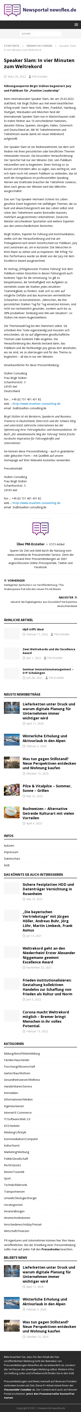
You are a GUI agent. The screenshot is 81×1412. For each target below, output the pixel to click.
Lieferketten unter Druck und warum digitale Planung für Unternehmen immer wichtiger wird (49, 711)
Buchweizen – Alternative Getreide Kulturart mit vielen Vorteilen (48, 813)
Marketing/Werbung (16, 1152)
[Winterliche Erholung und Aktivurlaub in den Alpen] (12, 740)
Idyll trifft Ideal (33, 629)
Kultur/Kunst (12, 1145)
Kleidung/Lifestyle (15, 1132)
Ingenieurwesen (14, 1106)
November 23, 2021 (39, 967)
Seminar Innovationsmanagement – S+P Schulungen (48, 671)
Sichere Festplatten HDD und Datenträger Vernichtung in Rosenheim (48, 889)
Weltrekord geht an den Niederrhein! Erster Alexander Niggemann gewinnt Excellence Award (49, 955)
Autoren (9, 845)
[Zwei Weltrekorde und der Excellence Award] (12, 653)
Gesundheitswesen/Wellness (22, 1080)
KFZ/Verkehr (12, 1126)
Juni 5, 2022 (33, 999)
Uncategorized (13, 1205)
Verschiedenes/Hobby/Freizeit (23, 1224)
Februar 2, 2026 (36, 746)
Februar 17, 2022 (37, 634)
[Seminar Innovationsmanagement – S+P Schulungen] (12, 673)
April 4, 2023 (34, 823)
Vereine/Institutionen (17, 1218)
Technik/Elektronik (15, 1185)
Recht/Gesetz (12, 1165)
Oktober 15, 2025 (37, 773)
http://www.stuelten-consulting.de (36, 403)
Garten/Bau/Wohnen (17, 1073)
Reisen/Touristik (14, 1172)
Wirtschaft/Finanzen (16, 1231)
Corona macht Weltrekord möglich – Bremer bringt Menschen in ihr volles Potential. (46, 1019)
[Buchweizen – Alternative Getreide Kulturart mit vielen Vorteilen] (12, 812)
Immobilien (11, 1093)
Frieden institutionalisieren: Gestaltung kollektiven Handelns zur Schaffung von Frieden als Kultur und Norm (47, 987)
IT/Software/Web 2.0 (17, 1119)
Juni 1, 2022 (33, 658)
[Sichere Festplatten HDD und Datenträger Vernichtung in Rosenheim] (12, 888)
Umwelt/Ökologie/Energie (20, 1198)
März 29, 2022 (17, 76)
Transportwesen (14, 1191)
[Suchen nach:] (40, 33)
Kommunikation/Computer (21, 1139)
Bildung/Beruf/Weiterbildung (22, 1053)
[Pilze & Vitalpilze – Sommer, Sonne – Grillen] (12, 790)
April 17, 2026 (35, 723)
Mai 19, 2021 (34, 899)
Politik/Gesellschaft (16, 1159)
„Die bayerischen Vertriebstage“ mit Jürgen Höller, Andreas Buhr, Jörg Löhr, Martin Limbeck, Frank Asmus (48, 921)
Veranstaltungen (14, 1211)
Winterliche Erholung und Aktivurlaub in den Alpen (45, 738)
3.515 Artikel (56, 544)
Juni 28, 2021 (34, 678)
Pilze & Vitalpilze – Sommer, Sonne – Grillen (47, 788)
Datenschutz (12, 858)
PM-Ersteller (40, 76)
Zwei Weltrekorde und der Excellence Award (49, 651)
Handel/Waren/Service (18, 1086)
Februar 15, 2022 (37, 1031)
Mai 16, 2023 (34, 796)
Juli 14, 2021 (34, 936)
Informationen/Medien (18, 1099)
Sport (7, 1178)
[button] (75, 24)
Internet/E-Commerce (18, 1112)
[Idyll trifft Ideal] (12, 633)
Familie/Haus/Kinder (16, 1060)
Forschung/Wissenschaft (19, 1066)
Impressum (11, 852)
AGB (7, 865)
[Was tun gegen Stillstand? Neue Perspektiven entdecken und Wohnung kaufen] (12, 762)
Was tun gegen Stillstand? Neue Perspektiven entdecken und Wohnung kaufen (49, 763)
